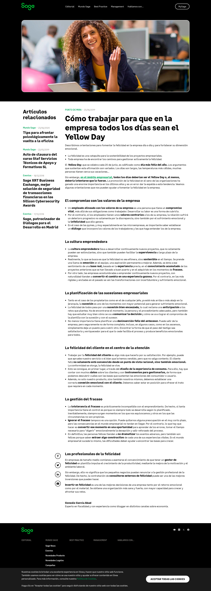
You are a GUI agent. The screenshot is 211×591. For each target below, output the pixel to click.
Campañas (50, 565)
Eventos (49, 550)
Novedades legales (55, 560)
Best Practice (100, 6)
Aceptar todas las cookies (168, 579)
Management (117, 6)
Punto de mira (73, 110)
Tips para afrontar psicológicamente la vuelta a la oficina (40, 136)
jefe (139, 300)
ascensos (175, 324)
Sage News (51, 546)
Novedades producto (55, 555)
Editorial (69, 6)
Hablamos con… (136, 6)
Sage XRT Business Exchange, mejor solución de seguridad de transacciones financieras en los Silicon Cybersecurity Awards (41, 192)
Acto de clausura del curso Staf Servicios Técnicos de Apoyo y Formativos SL (40, 160)
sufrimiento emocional (173, 279)
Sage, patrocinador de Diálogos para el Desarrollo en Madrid (41, 223)
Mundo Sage (84, 6)
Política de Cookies (86, 578)
